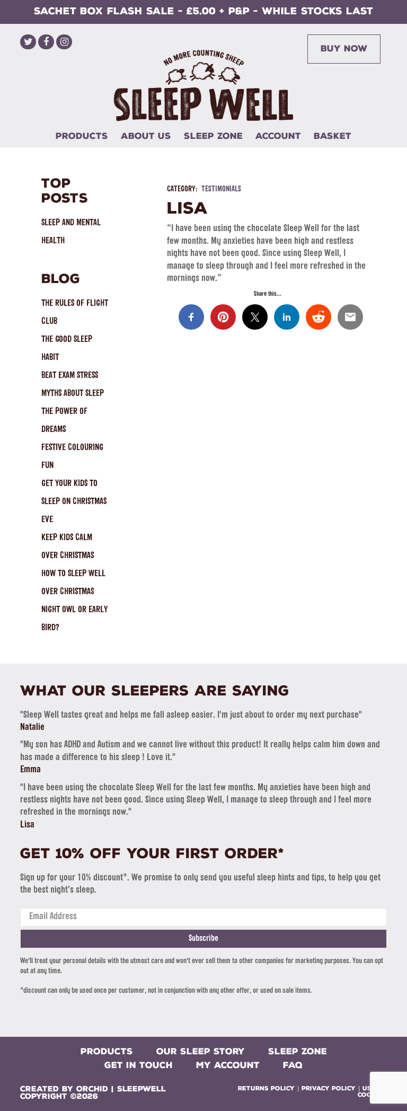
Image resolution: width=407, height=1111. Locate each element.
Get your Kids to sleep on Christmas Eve (74, 501)
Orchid (92, 1089)
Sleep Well (203, 85)
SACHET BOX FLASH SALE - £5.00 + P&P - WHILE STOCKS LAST (203, 11)
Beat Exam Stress (69, 375)
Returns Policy (266, 1088)
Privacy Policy (329, 1088)
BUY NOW (344, 48)
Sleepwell (141, 1089)
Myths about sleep (72, 393)
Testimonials (221, 189)
